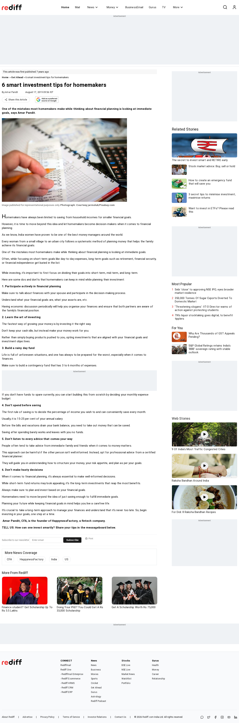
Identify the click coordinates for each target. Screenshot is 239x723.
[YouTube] (228, 717)
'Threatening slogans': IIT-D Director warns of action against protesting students (203, 308)
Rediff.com (148, 717)
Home (65, 7)
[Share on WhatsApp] (202, 717)
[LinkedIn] (235, 717)
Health (155, 665)
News (90, 7)
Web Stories (181, 418)
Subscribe (72, 540)
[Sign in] (234, 7)
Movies (94, 674)
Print (91, 538)
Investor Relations (97, 717)
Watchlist (126, 678)
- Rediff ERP (66, 692)
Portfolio (126, 683)
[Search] (225, 7)
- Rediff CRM (66, 687)
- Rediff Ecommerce (70, 678)
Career (155, 674)
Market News (128, 674)
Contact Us (120, 717)
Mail (77, 7)
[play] (204, 434)
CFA (9, 559)
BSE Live (126, 665)
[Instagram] (222, 717)
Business (96, 669)
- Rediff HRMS (67, 683)
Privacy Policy (47, 717)
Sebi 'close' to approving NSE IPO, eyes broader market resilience (204, 291)
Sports (94, 678)
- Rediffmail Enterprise (71, 674)
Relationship (158, 678)
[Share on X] (208, 717)
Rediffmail (65, 665)
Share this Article (17, 99)
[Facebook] (215, 717)
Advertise (27, 717)
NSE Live (126, 669)
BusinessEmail (134, 7)
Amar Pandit (11, 92)
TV (164, 7)
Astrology (96, 696)
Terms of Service (71, 717)
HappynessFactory (31, 559)
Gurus (152, 7)
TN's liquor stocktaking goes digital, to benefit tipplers (204, 317)
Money (111, 7)
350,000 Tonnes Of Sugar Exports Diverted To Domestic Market (203, 299)
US (66, 559)
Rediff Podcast (98, 701)
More (176, 7)
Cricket (94, 683)
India (54, 559)
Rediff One (65, 669)
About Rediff (8, 717)
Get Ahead (17, 77)
